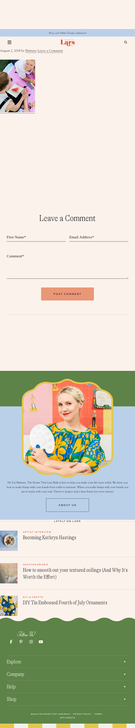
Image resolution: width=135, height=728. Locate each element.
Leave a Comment (50, 51)
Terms (98, 714)
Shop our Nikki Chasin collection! (67, 32)
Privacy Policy (82, 714)
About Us (67, 505)
